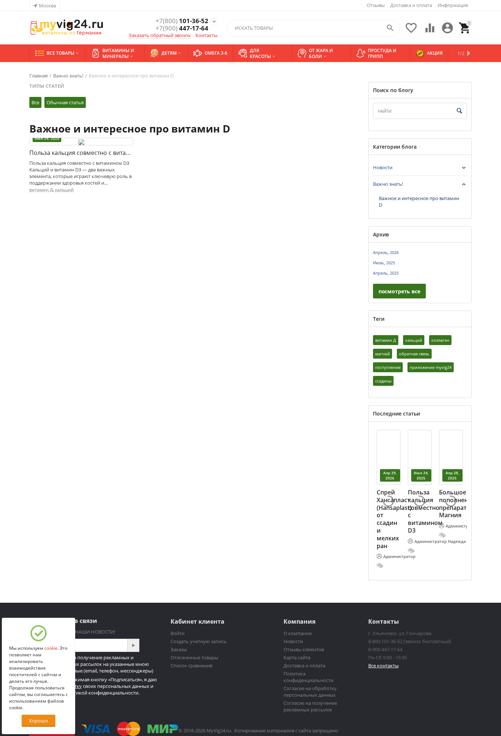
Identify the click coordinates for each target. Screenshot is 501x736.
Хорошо (38, 720)
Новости (382, 167)
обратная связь (414, 353)
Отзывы (376, 5)
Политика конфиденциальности (308, 677)
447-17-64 (182, 28)
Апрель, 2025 (386, 273)
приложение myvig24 (430, 367)
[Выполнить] (133, 645)
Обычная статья (65, 102)
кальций (64, 189)
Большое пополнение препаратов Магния (457, 503)
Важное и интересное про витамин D (419, 201)
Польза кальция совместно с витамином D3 (81, 153)
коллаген (440, 340)
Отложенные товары (194, 657)
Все (35, 102)
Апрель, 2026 (386, 252)
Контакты (206, 35)
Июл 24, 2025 (46, 138)
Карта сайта (297, 657)
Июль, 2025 (384, 262)
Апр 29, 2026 (390, 475)
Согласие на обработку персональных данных (310, 691)
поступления (388, 367)
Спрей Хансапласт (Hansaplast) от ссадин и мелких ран (394, 519)
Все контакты (383, 665)
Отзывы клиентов (304, 649)
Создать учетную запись (199, 641)
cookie (51, 648)
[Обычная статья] (381, 565)
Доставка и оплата (411, 5)
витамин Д (41, 189)
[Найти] (459, 111)
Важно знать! (388, 184)
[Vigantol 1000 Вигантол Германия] (67, 27)
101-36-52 (182, 21)
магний (382, 353)
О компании (298, 633)
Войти (177, 633)
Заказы (179, 649)
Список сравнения (191, 665)
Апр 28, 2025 (452, 475)
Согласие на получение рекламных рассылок (310, 706)
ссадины (383, 381)
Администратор (399, 556)
